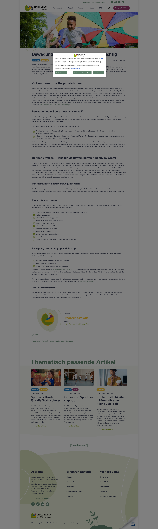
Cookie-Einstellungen (61, 72)
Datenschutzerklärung (75, 68)
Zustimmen (98, 72)
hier (83, 66)
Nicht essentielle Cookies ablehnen (82, 72)
